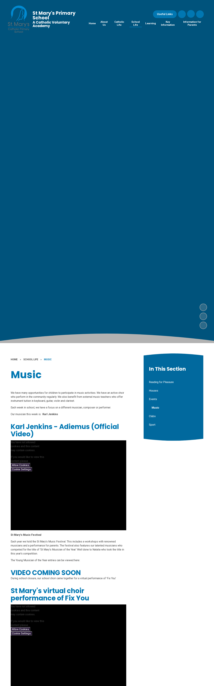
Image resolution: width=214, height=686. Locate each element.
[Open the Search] (182, 14)
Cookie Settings (21, 469)
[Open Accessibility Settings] (200, 14)
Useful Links (165, 14)
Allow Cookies (20, 465)
